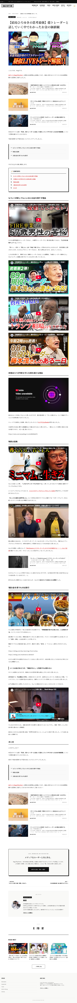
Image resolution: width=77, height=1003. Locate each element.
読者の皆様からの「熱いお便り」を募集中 (13, 1)
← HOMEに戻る (38, 966)
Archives (3, 991)
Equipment (4, 984)
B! (43, 928)
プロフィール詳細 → (28, 912)
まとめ (15, 188)
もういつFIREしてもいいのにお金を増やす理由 (25, 176)
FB (38, 928)
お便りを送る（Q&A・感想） (38, 869)
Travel (3, 986)
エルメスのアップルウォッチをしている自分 (42, 491)
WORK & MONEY (15, 13)
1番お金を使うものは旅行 (20, 185)
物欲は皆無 (16, 182)
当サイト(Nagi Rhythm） (16, 75)
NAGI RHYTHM (7, 5)
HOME (9, 13)
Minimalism (4, 981)
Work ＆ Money (5, 989)
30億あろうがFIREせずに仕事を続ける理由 (24, 179)
